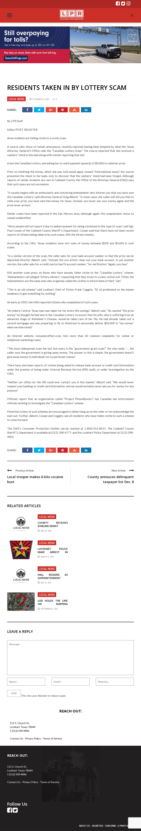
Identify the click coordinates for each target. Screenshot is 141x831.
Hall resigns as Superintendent (53, 576)
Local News (16, 99)
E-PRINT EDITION (126, 825)
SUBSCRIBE (110, 825)
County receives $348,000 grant (53, 524)
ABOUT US (84, 825)
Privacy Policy (33, 738)
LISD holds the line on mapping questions (53, 604)
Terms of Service (52, 738)
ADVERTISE (97, 825)
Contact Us (16, 738)
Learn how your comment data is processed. (92, 695)
